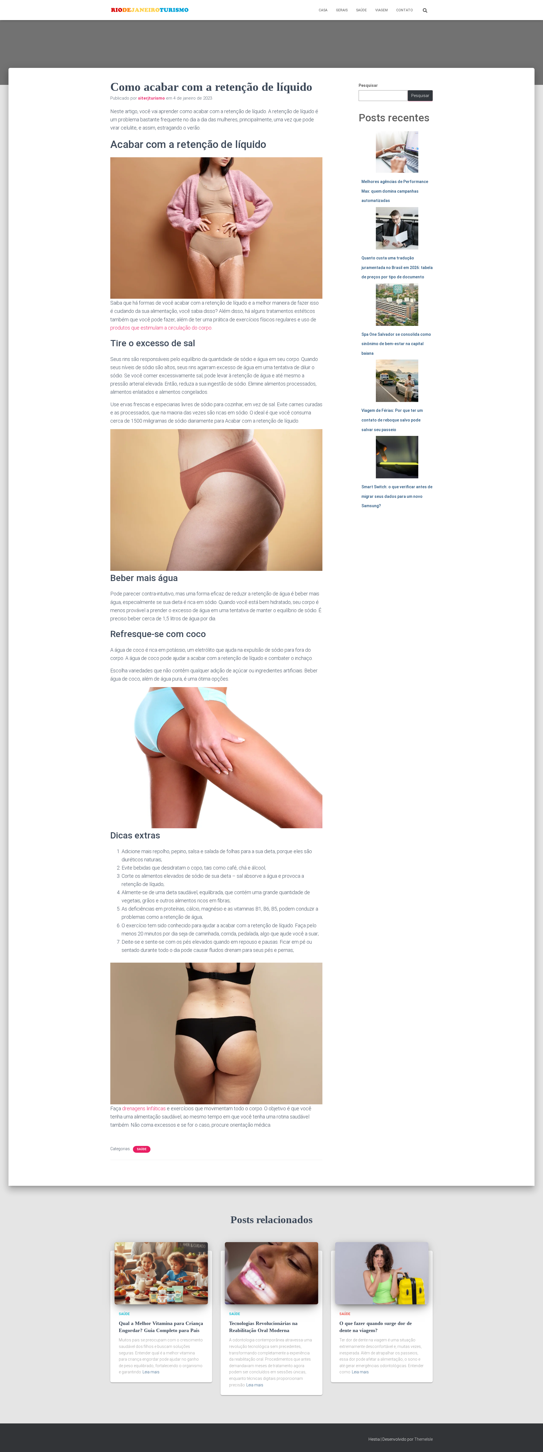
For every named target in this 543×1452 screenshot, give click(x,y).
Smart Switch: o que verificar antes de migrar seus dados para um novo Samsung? (396, 496)
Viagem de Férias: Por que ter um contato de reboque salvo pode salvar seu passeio (392, 420)
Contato (404, 10)
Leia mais (151, 1372)
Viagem (381, 10)
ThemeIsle (423, 1439)
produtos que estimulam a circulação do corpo (161, 328)
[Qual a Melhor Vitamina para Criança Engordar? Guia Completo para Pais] (161, 1273)
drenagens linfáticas (144, 1108)
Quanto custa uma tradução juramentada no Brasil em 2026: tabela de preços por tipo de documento (397, 267)
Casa (323, 10)
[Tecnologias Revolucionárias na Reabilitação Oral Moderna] (271, 1273)
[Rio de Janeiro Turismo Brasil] (150, 10)
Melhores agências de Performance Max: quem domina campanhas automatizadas (394, 191)
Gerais (342, 10)
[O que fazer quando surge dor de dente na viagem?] (381, 1273)
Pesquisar (368, 85)
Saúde (361, 10)
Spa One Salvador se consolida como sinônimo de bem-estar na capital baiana (396, 344)
